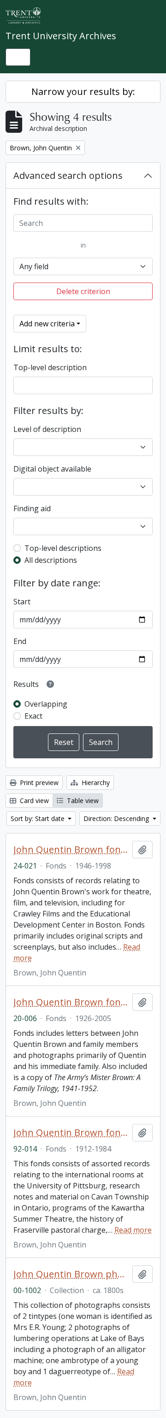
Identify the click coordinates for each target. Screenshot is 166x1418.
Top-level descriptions (62, 548)
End (19, 641)
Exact (33, 716)
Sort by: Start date (38, 818)
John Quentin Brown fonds (71, 1132)
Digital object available (52, 469)
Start (21, 602)
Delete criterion (83, 291)
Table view (82, 800)
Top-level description (50, 367)
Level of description (47, 429)
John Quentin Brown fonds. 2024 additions (71, 849)
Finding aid (32, 508)
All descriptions (50, 560)
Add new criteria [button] (47, 324)
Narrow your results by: (83, 91)
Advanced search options (68, 175)
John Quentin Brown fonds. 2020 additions (71, 1002)
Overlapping (45, 704)
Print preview (38, 782)
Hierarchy (95, 782)
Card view (33, 800)
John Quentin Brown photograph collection (71, 1274)
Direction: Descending (117, 818)
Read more (133, 1230)
